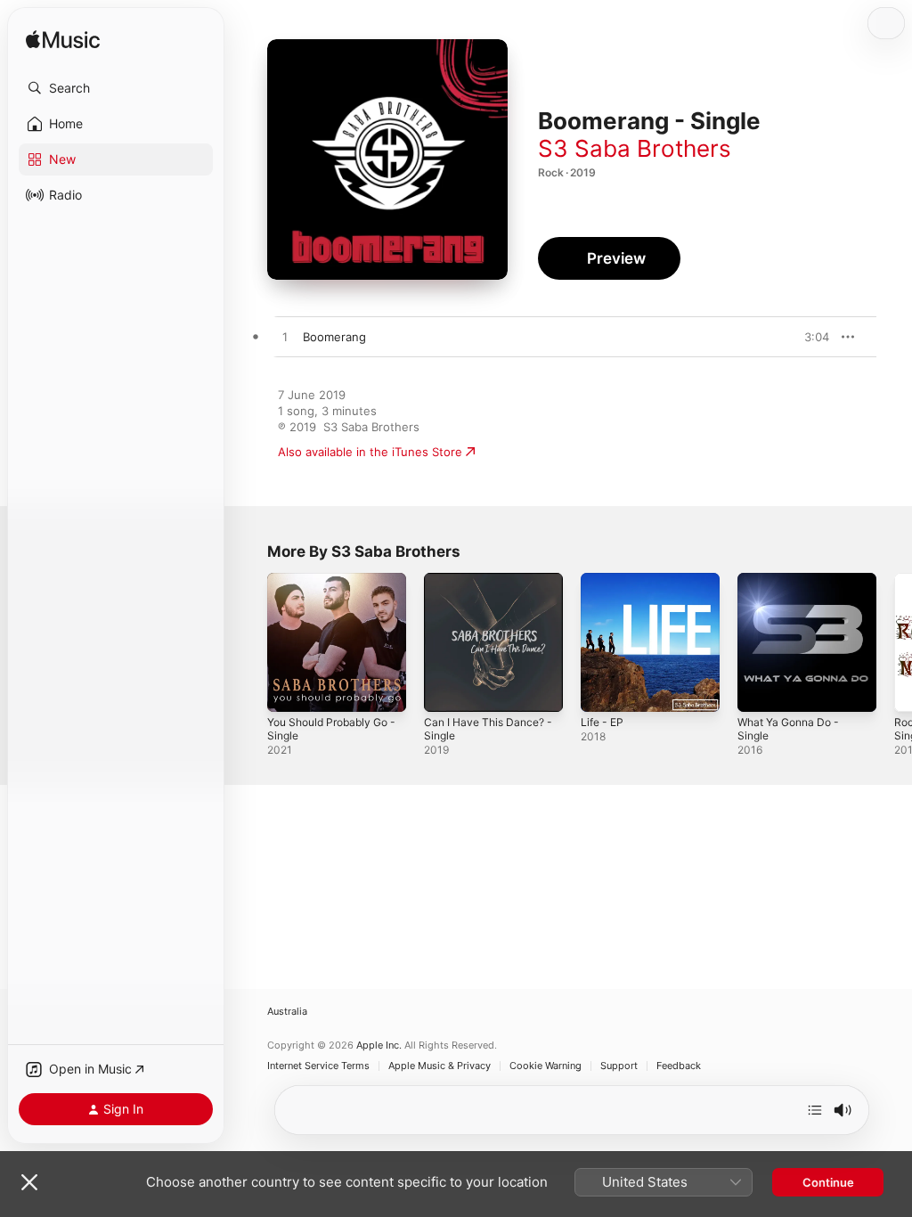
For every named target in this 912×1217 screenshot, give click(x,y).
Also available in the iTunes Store (370, 452)
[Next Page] (894, 642)
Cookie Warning (545, 1066)
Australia (287, 1012)
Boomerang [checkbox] (334, 337)
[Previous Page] (249, 642)
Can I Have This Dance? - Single (488, 728)
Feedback (678, 1066)
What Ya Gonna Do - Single (788, 728)
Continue (828, 1182)
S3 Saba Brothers (634, 148)
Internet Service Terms (318, 1066)
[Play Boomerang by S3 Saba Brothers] (285, 338)
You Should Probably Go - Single (331, 728)
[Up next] (815, 1110)
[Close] (29, 1182)
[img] (63, 40)
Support (619, 1066)
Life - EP (602, 722)
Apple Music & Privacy (439, 1066)
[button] (116, 88)
